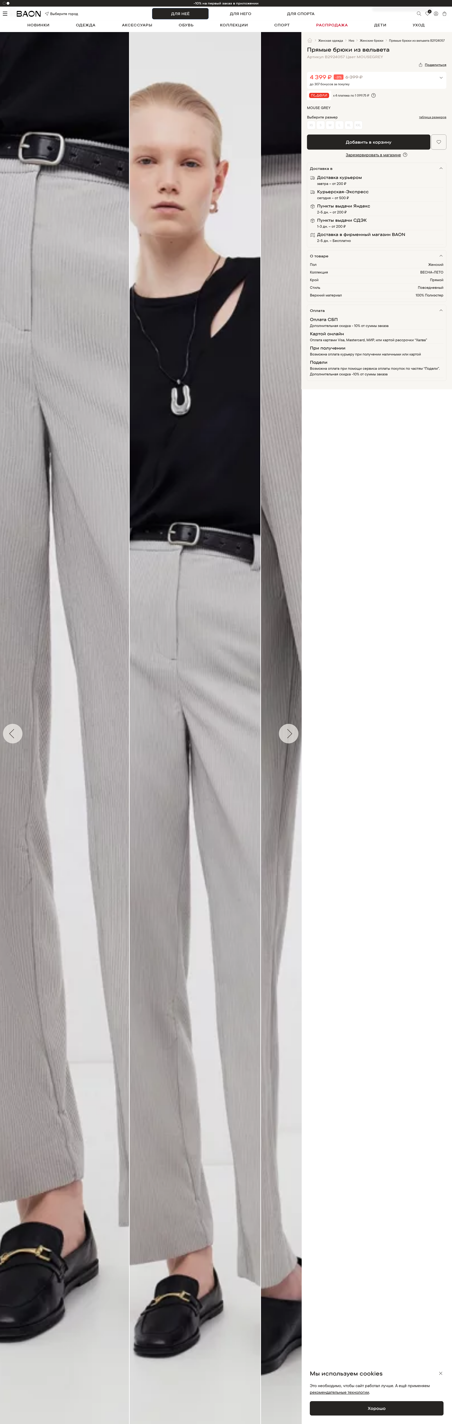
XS (311, 125)
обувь (186, 25)
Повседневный (430, 287)
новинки (38, 25)
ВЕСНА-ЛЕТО (431, 272)
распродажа (332, 25)
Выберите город (56, 13)
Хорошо (377, 1408)
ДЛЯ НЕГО (240, 13)
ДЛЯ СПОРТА (301, 13)
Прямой (436, 279)
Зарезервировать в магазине (373, 154)
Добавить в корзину (368, 142)
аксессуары (137, 25)
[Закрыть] (441, 1373)
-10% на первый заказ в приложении (226, 3)
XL (349, 125)
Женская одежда (330, 40)
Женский (435, 264)
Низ (351, 40)
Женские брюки (371, 40)
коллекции (234, 25)
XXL (358, 125)
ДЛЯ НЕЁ (180, 13)
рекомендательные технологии (339, 1392)
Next (303, 733)
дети (380, 25)
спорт (282, 25)
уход (419, 25)
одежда (86, 25)
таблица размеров (432, 117)
